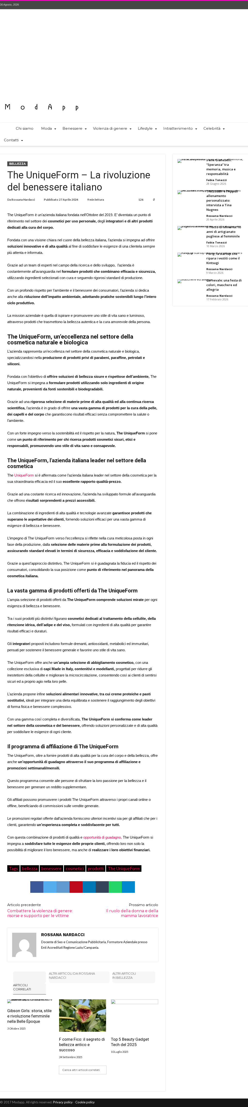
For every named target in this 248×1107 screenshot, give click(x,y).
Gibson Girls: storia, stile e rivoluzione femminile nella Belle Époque (29, 1016)
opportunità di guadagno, (102, 837)
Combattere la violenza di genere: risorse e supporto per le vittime (40, 910)
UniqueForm (23, 475)
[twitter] (49, 887)
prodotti (96, 868)
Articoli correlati (22, 987)
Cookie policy (85, 1102)
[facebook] (36, 887)
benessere (51, 868)
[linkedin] (89, 887)
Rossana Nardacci (23, 199)
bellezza (29, 868)
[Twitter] (226, 5)
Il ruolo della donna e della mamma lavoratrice (132, 910)
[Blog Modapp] (42, 98)
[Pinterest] (235, 5)
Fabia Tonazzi (216, 180)
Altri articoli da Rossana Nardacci (72, 975)
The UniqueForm (124, 868)
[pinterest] (76, 887)
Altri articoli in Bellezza (124, 975)
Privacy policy (63, 1102)
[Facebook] (217, 5)
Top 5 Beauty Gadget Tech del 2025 (130, 1042)
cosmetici (75, 868)
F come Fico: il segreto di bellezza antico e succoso (82, 1044)
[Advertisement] (124, 55)
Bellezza (17, 164)
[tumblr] (102, 887)
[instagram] (244, 5)
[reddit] (63, 887)
